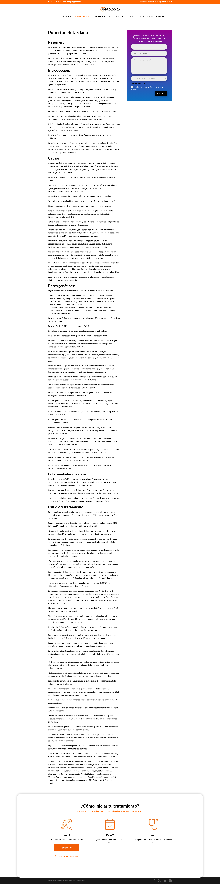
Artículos (120, 16)
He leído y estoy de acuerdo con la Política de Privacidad (147, 88)
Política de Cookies (79, 880)
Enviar (160, 93)
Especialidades (81, 16)
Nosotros (67, 16)
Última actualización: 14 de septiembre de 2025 (156, 2)
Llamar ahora (66, 848)
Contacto (140, 16)
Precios (150, 16)
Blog (131, 16)
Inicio (57, 16)
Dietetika (160, 16)
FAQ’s (110, 16)
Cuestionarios (99, 16)
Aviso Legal (52, 880)
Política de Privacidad (64, 880)
